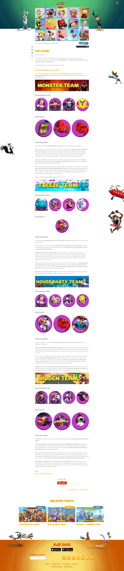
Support (47, 564)
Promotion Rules (68, 567)
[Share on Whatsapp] (32, 53)
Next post (84, 490)
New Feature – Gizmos (57, 524)
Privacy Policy (66, 564)
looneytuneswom (46, 43)
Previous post (73, 490)
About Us (74, 564)
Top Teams (49, 474)
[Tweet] (32, 50)
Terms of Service (55, 564)
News (37, 474)
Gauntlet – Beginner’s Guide (88, 524)
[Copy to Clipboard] (32, 59)
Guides (83, 43)
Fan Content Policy (56, 567)
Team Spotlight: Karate (29, 524)
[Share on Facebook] (32, 47)
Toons (42, 474)
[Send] (32, 56)
